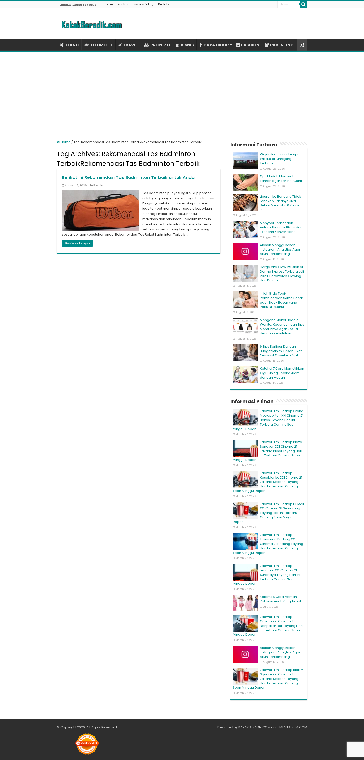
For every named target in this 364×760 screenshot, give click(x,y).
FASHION (250, 45)
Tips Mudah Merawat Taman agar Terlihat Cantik (282, 178)
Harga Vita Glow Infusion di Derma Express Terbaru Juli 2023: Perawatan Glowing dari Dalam (282, 274)
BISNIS (187, 45)
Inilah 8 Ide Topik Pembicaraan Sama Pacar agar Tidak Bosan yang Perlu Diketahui (281, 300)
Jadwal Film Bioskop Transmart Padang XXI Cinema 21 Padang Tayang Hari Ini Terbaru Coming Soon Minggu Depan (268, 543)
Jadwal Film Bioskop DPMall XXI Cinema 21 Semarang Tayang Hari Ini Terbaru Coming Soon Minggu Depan (268, 513)
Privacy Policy (143, 4)
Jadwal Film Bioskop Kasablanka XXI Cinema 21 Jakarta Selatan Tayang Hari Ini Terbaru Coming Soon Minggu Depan (267, 482)
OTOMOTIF (102, 45)
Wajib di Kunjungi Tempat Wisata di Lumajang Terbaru (280, 159)
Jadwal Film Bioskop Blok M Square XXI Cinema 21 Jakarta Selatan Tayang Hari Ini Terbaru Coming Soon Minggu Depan (268, 678)
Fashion (98, 185)
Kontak (123, 4)
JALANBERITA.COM (292, 727)
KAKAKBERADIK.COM (254, 727)
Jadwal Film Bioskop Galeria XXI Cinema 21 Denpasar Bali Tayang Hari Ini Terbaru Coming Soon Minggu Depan (268, 625)
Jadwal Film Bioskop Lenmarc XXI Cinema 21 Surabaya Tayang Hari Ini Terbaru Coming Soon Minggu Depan (266, 574)
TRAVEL (130, 45)
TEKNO (72, 45)
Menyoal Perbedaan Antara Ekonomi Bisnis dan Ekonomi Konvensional (281, 227)
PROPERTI (160, 45)
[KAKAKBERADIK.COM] (92, 23)
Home (108, 4)
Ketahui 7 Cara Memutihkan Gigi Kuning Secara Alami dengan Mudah (282, 373)
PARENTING (282, 45)
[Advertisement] (182, 92)
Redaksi (164, 4)
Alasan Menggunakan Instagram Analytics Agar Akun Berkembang (280, 249)
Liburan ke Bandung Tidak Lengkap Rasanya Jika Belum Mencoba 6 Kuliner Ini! (280, 203)
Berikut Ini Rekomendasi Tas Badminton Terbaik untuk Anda (128, 177)
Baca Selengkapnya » (77, 243)
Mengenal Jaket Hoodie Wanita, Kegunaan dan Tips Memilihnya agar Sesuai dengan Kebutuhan (282, 327)
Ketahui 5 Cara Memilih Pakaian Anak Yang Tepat (280, 599)
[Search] (303, 4)
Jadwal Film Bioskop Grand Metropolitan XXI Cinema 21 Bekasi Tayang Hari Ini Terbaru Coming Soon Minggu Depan (268, 420)
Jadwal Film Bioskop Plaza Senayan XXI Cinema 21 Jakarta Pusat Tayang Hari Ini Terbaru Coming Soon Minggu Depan (267, 451)
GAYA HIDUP (216, 45)
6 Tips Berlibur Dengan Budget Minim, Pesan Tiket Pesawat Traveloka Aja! (281, 351)
